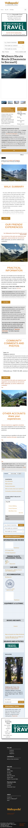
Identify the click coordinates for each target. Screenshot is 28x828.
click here (19, 288)
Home (2, 9)
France (7, 51)
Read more (15, 716)
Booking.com (8, 577)
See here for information (11, 133)
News (8, 800)
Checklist (9, 785)
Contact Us (9, 797)
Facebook (10, 160)
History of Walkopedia (12, 798)
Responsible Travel (11, 786)
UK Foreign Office (9, 550)
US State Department (10, 552)
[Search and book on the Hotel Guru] (10, 588)
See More (5, 218)
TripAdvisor (16, 547)
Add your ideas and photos (13, 759)
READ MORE (23, 234)
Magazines (11, 753)
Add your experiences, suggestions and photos (12, 425)
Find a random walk (20, 51)
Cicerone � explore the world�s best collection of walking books (14, 637)
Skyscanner (12, 563)
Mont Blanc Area (13, 511)
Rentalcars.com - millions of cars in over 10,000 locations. (13, 570)
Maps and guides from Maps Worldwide (14, 634)
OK (14, 150)
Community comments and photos (13, 491)
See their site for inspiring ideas (13, 32)
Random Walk (10, 777)
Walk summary (8, 483)
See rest (21, 512)
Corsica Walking (13, 506)
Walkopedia (10, 813)
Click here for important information (22, 824)
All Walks (12, 9)
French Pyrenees (13, 508)
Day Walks (9, 774)
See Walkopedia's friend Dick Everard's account (15, 233)
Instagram (17, 160)
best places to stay (10, 589)
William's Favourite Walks (12, 779)
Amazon (16, 626)
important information (12, 437)
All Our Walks (10, 770)
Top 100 (6, 9)
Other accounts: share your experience (14, 488)
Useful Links (9, 783)
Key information (9, 481)
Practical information (10, 486)
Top (2, 164)
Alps (3, 51)
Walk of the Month (11, 775)
